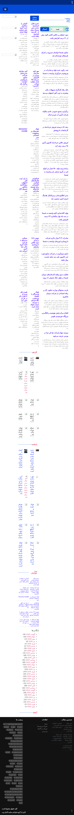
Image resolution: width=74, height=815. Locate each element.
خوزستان (13, 732)
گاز (21, 803)
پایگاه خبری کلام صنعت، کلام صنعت (14, 791)
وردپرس (44, 731)
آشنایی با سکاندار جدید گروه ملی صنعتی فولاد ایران (23, 28)
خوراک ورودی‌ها (42, 726)
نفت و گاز (20, 786)
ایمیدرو (6, 727)
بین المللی (10, 729)
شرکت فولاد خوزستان (17, 741)
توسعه (20, 732)
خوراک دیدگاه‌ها (42, 729)
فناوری (9, 772)
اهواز (13, 727)
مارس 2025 (31, 674)
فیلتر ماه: (67, 29)
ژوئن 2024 (31, 695)
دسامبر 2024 (30, 681)
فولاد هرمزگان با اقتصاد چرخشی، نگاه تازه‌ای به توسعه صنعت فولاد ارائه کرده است (34, 300)
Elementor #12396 (23, 130)
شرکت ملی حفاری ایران (16, 746)
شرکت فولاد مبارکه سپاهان (16, 743)
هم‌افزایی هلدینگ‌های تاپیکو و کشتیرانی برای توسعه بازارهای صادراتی (35, 184)
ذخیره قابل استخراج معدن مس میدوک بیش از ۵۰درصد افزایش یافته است (35, 30)
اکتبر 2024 (31, 686)
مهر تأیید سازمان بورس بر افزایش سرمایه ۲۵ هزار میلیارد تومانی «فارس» (35, 78)
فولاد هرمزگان (19, 780)
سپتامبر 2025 (30, 660)
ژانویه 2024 (31, 707)
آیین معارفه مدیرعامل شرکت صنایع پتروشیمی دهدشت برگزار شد (18, 485)
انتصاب (20, 727)
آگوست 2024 (30, 690)
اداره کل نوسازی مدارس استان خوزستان (15, 724)
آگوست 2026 (30, 634)
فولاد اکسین (13, 774)
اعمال (44, 29)
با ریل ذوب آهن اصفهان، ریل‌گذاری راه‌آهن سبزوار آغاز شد (23, 184)
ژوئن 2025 (31, 667)
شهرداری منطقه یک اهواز (16, 760)
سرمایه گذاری (19, 738)
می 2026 (32, 641)
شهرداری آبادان (18, 755)
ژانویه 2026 (31, 651)
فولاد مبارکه (8, 777)
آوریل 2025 (31, 672)
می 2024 (32, 697)
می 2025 (32, 669)
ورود (45, 724)
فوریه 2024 (31, 704)
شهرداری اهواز (18, 757)
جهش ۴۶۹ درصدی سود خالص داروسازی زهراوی (35, 242)
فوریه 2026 (31, 648)
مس (21, 783)
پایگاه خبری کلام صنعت (17, 788)
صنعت (13, 763)
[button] (5, 9)
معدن (14, 783)
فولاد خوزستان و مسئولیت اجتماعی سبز (35, 133)
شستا (8, 752)
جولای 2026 (31, 637)
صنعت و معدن (19, 769)
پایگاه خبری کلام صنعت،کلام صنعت (14, 794)
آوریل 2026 (31, 644)
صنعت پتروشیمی (18, 772)
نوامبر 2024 (31, 683)
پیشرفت (20, 800)
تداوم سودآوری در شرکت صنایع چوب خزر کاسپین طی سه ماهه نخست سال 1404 (54, 257)
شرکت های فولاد (18, 749)
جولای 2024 (31, 693)
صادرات (20, 763)
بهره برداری (19, 729)
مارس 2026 (31, 646)
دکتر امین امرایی (18, 735)
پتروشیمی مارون (9, 797)
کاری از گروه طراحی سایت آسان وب (14, 812)
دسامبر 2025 (30, 653)
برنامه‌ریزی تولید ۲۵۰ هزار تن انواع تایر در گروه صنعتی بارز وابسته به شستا (55, 171)
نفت (8, 783)
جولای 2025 (31, 665)
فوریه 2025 (31, 676)
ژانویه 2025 (31, 679)
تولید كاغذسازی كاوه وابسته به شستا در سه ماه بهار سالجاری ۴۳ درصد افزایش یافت (55, 216)
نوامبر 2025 (31, 655)
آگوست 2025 (30, 662)
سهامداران (9, 738)
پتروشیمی (20, 797)
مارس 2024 (31, 702)
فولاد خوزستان (18, 777)
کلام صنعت (11, 800)
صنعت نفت (10, 766)
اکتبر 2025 (31, 658)
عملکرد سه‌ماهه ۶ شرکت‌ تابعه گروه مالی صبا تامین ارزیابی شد (23, 244)
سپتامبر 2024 (30, 688)
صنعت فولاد (19, 766)
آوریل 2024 (31, 700)
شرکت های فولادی (17, 752)
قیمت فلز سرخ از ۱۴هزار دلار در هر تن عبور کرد (23, 296)
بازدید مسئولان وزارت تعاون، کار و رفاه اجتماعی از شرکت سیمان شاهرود (55, 293)
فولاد (21, 774)
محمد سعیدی (8, 780)
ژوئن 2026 (31, 639)
